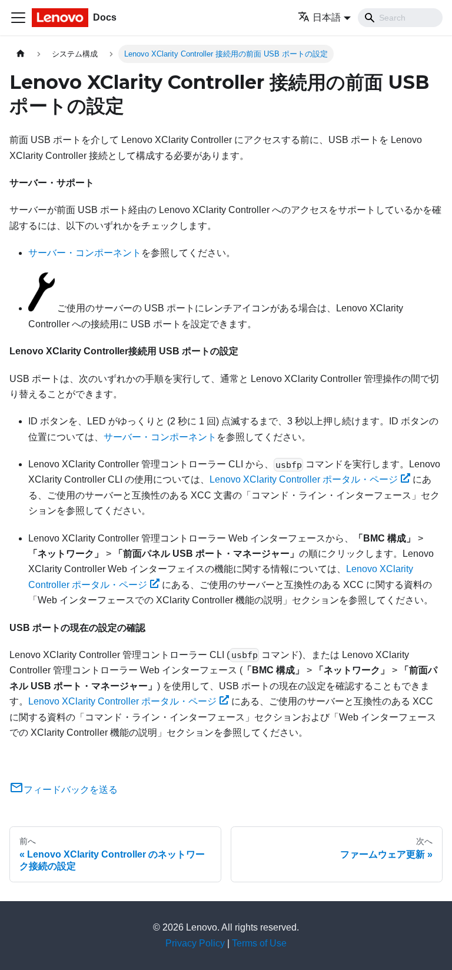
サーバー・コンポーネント (84, 253)
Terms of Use (259, 943)
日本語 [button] (327, 17)
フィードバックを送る (71, 790)
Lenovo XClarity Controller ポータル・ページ (304, 479)
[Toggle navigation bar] (18, 17)
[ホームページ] (20, 54)
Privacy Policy (195, 943)
